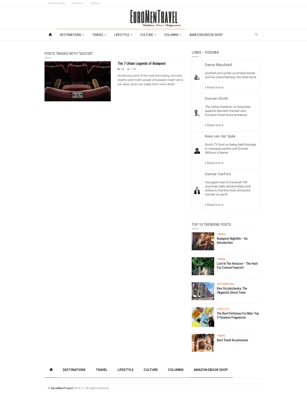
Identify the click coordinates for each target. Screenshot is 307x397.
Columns (171, 35)
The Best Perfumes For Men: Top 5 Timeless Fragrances (238, 315)
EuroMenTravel (62, 388)
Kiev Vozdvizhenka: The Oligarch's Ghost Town (232, 290)
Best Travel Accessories (232, 340)
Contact (95, 3)
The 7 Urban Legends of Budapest (142, 63)
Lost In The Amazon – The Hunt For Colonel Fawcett (237, 266)
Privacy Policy (56, 3)
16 (122, 69)
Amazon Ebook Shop (206, 35)
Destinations (71, 35)
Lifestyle (122, 35)
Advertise (78, 3)
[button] (256, 34)
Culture (147, 35)
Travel (98, 35)
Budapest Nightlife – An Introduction (232, 241)
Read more (214, 87)
